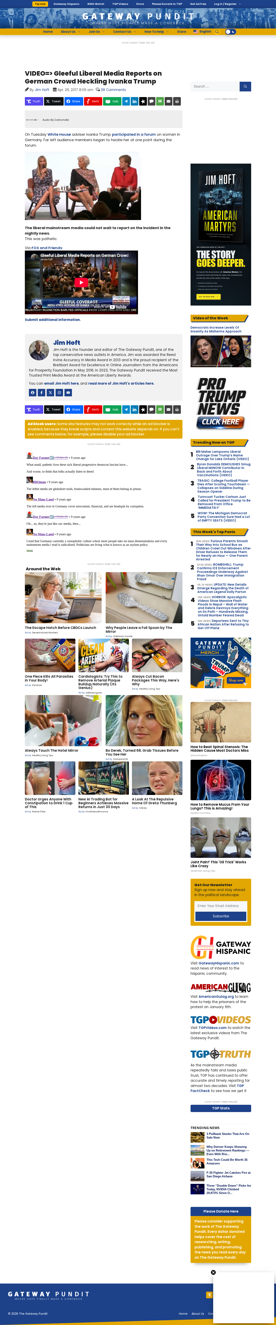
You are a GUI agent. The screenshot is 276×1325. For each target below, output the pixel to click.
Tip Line (40, 4)
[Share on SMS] (160, 101)
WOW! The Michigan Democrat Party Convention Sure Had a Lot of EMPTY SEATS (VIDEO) (224, 516)
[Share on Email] (168, 101)
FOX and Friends (47, 247)
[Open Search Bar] (217, 32)
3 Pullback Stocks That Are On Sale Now (227, 1135)
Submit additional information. (53, 319)
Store (140, 4)
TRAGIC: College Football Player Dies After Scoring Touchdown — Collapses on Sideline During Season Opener (223, 486)
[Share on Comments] (151, 101)
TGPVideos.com (213, 1027)
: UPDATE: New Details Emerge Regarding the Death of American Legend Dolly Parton (223, 588)
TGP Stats (221, 1108)
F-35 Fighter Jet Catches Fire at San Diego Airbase (228, 1174)
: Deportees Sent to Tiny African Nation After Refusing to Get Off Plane (223, 624)
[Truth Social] (209, 1295)
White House (59, 134)
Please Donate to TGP (167, 4)
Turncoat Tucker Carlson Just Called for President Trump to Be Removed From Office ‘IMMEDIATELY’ (224, 502)
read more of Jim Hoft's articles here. (121, 383)
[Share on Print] (177, 101)
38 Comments (113, 89)
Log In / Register (225, 4)
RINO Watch (95, 4)
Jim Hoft (66, 342)
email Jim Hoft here (61, 383)
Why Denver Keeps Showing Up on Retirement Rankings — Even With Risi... (227, 1150)
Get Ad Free (198, 4)
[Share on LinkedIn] (134, 101)
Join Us (94, 32)
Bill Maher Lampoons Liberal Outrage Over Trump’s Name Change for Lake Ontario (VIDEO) (222, 455)
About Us (68, 32)
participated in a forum (134, 134)
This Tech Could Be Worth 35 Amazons (227, 1161)
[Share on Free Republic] (143, 101)
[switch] (230, 32)
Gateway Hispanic (66, 4)
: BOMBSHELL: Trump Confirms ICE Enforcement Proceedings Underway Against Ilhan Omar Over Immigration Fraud (222, 572)
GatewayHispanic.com (219, 963)
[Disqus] (103, 501)
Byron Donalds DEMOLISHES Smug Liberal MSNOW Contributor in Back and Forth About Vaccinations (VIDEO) (224, 469)
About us (198, 1314)
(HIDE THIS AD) (147, 42)
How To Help (154, 32)
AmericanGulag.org (216, 996)
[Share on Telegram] (126, 101)
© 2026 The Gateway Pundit (28, 1314)
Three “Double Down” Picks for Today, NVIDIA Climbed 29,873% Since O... (228, 1189)
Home (48, 32)
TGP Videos (120, 4)
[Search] (245, 86)
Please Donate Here (220, 1211)
